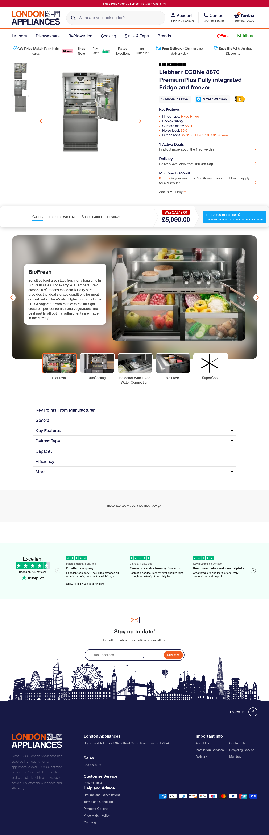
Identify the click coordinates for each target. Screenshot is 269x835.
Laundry (19, 35)
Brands (164, 35)
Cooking (108, 35)
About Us (202, 743)
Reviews (113, 217)
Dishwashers (48, 35)
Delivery (201, 756)
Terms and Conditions (99, 802)
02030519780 (93, 765)
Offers (223, 35)
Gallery (37, 217)
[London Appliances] (37, 18)
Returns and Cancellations (102, 795)
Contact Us (237, 743)
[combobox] (115, 18)
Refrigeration (80, 35)
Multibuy (245, 35)
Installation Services (210, 750)
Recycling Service (241, 750)
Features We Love (62, 217)
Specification (92, 217)
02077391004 (93, 783)
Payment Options (96, 808)
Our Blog (90, 822)
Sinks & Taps (137, 35)
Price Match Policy (97, 815)
